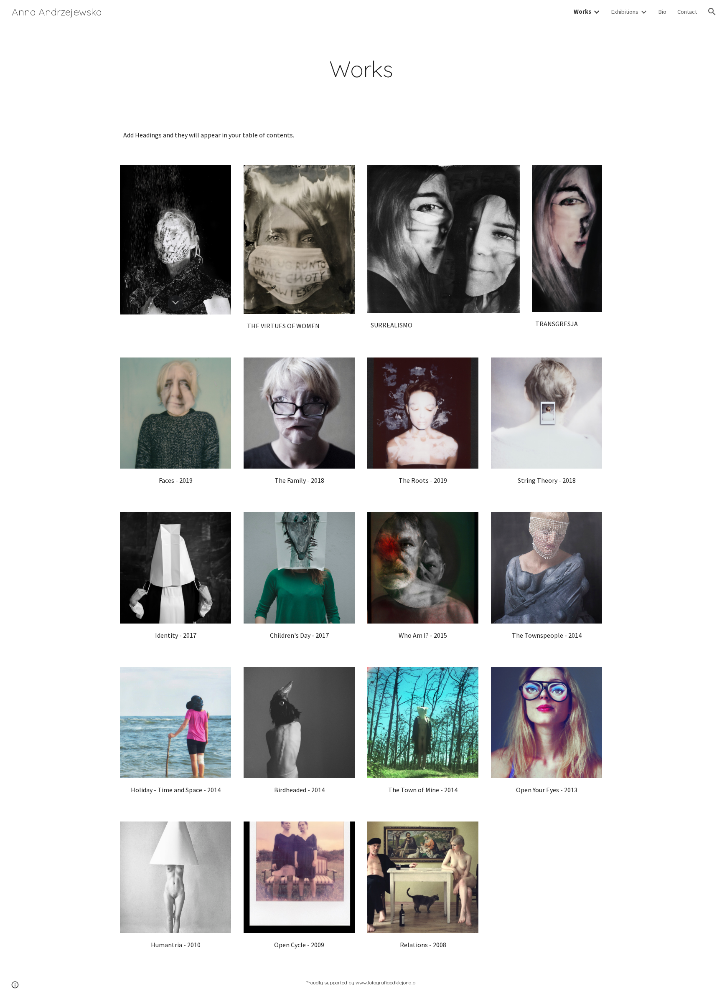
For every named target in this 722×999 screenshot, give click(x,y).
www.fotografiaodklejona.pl (386, 982)
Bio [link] (662, 11)
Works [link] (582, 11)
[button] (712, 12)
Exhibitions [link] (624, 11)
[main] (361, 69)
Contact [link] (687, 11)
